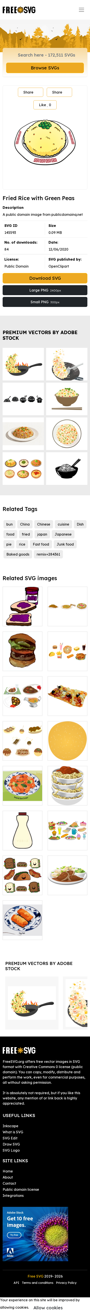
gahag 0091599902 (67, 617)
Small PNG (45, 302)
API (17, 1283)
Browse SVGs (45, 67)
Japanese (63, 534)
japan (42, 534)
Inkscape (10, 1126)
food (10, 534)
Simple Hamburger (23, 662)
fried (26, 534)
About (8, 1177)
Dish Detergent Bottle (22, 841)
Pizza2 (57, 710)
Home (8, 1171)
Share (28, 92)
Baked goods (17, 554)
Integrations (13, 1195)
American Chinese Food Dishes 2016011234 (22, 794)
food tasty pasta (66, 799)
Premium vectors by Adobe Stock (40, 335)
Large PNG (45, 290)
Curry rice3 (16, 710)
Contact (9, 1183)
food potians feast (67, 886)
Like (45, 105)
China (25, 524)
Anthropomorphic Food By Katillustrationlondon (25, 883)
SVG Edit (10, 1138)
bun (9, 524)
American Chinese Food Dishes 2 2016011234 (22, 928)
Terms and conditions (37, 1283)
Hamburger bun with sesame (67, 752)
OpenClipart (58, 266)
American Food (65, 665)
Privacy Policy (66, 1283)
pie (9, 544)
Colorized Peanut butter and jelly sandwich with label (22, 612)
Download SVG (45, 278)
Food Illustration (66, 844)
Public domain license (21, 1189)
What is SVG (13, 1132)
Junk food (65, 544)
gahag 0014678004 (22, 752)
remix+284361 (48, 554)
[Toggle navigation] (81, 10)
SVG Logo (11, 1150)
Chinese (43, 524)
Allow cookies (48, 1307)
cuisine (63, 524)
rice (22, 544)
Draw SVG (11, 1144)
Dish (80, 524)
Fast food (41, 544)
